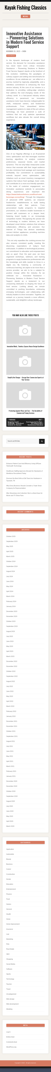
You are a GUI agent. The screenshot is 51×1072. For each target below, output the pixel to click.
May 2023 (9, 646)
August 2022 (10, 681)
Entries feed (10, 1037)
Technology (10, 979)
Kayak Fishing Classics (25, 7)
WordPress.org (11, 1047)
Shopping (9, 959)
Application (10, 849)
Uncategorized (11, 994)
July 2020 (9, 806)
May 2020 (9, 816)
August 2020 (10, 801)
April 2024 (9, 591)
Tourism (9, 984)
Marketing (9, 939)
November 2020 (11, 786)
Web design (10, 999)
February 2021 (11, 771)
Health (8, 914)
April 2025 (9, 551)
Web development (12, 1004)
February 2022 (11, 711)
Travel (8, 989)
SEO (7, 954)
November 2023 (11, 616)
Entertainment (11, 889)
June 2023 (9, 641)
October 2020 (10, 791)
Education (9, 884)
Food (8, 899)
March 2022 (10, 706)
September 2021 (12, 736)
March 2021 (10, 766)
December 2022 (11, 661)
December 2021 (11, 721)
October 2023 (10, 621)
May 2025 (9, 546)
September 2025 (12, 541)
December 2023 (11, 611)
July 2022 (9, 686)
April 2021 (9, 761)
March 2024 (10, 596)
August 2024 (10, 571)
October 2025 (10, 536)
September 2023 (12, 626)
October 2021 (10, 731)
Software (9, 969)
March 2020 (10, 826)
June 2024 (9, 581)
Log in (8, 1032)
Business (11, 55)
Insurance (9, 929)
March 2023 (10, 656)
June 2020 (9, 811)
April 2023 (9, 651)
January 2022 (11, 716)
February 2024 (11, 601)
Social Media (10, 964)
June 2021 (9, 751)
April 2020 (9, 821)
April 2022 (9, 701)
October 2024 (10, 561)
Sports (8, 974)
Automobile (10, 854)
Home (8, 919)
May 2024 (9, 586)
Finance (9, 894)
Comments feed (11, 1042)
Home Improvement (13, 924)
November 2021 (11, 726)
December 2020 (11, 781)
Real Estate (10, 949)
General (9, 909)
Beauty (8, 859)
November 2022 (11, 666)
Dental (8, 879)
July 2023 (9, 636)
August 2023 (10, 631)
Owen (24, 51)
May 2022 (9, 696)
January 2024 (11, 606)
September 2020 (12, 796)
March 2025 (10, 556)
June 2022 (9, 691)
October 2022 (10, 671)
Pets (7, 944)
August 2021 (10, 741)
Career (8, 869)
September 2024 (12, 566)
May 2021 (9, 756)
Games (8, 904)
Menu (25, 16)
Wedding (9, 1009)
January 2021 (11, 776)
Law (7, 934)
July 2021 (9, 746)
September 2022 (12, 676)
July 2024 (9, 576)
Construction (10, 874)
